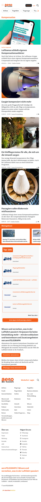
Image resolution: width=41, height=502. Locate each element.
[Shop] (33, 413)
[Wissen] (33, 404)
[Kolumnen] (20, 400)
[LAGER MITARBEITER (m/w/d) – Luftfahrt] (20, 283)
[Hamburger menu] (3, 5)
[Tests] (33, 400)
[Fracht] (7, 391)
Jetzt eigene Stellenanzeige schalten (20, 320)
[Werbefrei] (25, 380)
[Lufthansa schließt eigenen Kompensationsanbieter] (20, 42)
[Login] (32, 380)
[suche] (37, 5)
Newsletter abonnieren (11, 355)
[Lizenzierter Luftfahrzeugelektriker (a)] (20, 295)
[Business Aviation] (33, 391)
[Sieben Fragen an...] (20, 413)
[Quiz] (20, 410)
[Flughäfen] (33, 388)
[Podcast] (7, 407)
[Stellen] (20, 395)
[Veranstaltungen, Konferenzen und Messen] (7, 418)
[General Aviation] (7, 395)
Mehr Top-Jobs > (33, 315)
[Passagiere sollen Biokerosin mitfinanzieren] (20, 196)
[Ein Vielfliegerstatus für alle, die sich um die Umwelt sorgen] (20, 142)
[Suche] (38, 380)
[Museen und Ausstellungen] (7, 400)
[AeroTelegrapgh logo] (8, 380)
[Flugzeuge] (20, 388)
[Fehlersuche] (7, 410)
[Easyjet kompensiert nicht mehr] (20, 91)
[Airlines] (7, 388)
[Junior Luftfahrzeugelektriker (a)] (20, 307)
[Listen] (33, 410)
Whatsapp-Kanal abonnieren (13, 368)
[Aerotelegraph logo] (8, 5)
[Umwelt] (20, 404)
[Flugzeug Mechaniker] (20, 271)
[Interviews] (20, 407)
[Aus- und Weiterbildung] (33, 395)
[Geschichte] (7, 404)
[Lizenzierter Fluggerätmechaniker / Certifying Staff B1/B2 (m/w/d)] (20, 259)
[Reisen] (7, 413)
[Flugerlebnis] (20, 391)
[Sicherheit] (33, 407)
